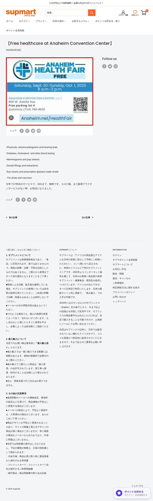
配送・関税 (118, 273)
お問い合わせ (119, 297)
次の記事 (86, 217)
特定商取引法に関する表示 (126, 287)
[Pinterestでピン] (27, 131)
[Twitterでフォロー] (110, 66)
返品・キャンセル (122, 278)
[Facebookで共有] (22, 131)
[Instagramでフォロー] (116, 66)
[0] (143, 12)
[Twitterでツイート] (33, 131)
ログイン (117, 255)
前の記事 (13, 217)
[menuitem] (9, 21)
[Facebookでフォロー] (104, 66)
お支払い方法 (119, 269)
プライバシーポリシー (124, 292)
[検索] (91, 12)
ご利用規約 (118, 283)
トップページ (119, 301)
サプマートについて (123, 264)
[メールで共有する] (39, 131)
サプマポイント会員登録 (125, 259)
